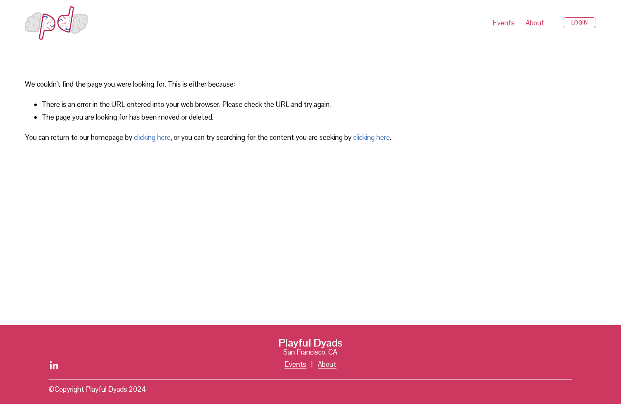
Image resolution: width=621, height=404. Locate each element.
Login (579, 22)
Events (504, 22)
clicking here (152, 137)
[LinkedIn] (54, 365)
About (535, 22)
